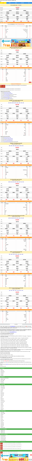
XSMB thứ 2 (13, 101)
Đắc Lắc (2, 415)
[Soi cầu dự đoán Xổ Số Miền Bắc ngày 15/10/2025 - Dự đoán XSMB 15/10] (1, 443)
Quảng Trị (2, 426)
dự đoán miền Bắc (7, 94)
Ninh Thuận (2, 420)
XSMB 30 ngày (10, 97)
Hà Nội (1, 369)
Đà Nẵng (2, 412)
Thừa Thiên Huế (3, 427)
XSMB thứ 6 (13, 216)
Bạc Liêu (2, 390)
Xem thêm (16, 324)
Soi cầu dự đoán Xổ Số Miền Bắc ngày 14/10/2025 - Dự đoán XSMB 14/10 (10, 88)
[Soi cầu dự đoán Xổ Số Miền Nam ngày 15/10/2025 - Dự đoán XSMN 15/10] (1, 447)
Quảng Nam (2, 425)
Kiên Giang (2, 402)
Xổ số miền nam (2, 384)
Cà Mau (2, 396)
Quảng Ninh (2, 370)
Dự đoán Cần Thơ (3, 436)
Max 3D (2, 380)
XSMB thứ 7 (13, 180)
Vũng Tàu (2, 409)
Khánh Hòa (2, 413)
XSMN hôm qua (3, 430)
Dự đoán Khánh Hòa (3, 440)
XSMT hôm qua (3, 432)
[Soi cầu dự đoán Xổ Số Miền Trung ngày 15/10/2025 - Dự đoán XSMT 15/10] (1, 445)
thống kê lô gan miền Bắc (7, 92)
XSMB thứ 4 (13, 288)
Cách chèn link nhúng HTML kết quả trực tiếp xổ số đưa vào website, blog (12, 448)
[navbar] (0, 1)
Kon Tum (2, 419)
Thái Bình (2, 375)
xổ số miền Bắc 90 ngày (9, 139)
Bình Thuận (2, 395)
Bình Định (2, 414)
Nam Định (2, 374)
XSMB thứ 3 (14, 48)
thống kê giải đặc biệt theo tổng (8, 140)
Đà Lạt (1, 397)
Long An (2, 403)
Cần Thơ (2, 385)
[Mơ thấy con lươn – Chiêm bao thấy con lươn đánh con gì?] (1, 452)
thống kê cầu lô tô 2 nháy (7, 137)
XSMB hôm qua (3, 431)
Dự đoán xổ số (2, 441)
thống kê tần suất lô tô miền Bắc (8, 138)
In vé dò (30, 82)
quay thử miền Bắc (6, 95)
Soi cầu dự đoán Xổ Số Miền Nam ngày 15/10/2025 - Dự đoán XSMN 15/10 (12, 446)
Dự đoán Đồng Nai (3, 435)
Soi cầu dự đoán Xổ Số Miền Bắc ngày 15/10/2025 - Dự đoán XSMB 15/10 (15, 85)
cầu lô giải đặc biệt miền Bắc (7, 141)
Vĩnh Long (2, 408)
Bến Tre (2, 391)
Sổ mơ (1, 450)
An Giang (2, 389)
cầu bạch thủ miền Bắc (6, 96)
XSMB (12, 48)
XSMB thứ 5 (13, 252)
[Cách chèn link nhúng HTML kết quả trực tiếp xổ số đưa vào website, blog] (1, 449)
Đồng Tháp (2, 398)
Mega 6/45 (2, 379)
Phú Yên (2, 421)
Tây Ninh (2, 404)
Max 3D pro (2, 381)
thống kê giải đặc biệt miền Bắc (8, 93)
